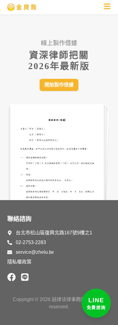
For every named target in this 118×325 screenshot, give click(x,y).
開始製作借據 (59, 84)
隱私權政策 (19, 261)
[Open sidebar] (107, 6)
